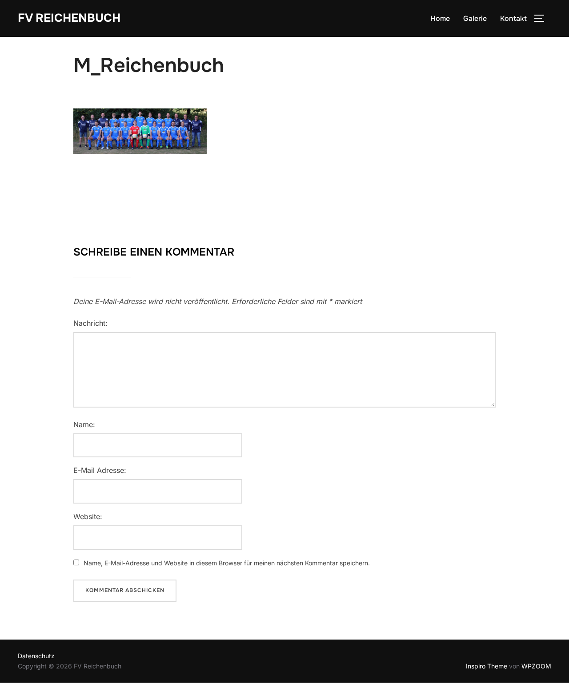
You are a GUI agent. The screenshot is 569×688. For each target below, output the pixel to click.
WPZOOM (536, 666)
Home (440, 18)
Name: (84, 424)
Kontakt (513, 18)
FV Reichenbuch (69, 18)
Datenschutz (36, 656)
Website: (87, 516)
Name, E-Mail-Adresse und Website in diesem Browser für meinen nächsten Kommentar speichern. (227, 563)
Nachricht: (90, 323)
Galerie (475, 18)
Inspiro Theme (486, 666)
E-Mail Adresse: (99, 470)
